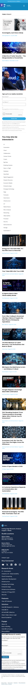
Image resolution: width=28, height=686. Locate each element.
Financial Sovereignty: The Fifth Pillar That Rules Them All (13, 513)
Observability (7, 215)
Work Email (5, 96)
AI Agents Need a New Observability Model (9, 294)
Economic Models (8, 183)
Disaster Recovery (8, 180)
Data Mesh (6, 174)
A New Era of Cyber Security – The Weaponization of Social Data (14, 57)
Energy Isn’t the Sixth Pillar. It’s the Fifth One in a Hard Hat (12, 249)
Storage (5, 227)
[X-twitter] (7, 564)
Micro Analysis (7, 210)
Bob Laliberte (5, 324)
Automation (6, 147)
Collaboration (7, 153)
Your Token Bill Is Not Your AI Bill (13, 271)
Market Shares (7, 207)
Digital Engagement (8, 177)
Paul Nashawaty (5, 298)
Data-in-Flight (7, 168)
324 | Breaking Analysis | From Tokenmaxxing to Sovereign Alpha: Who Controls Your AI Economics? (12, 415)
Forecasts (6, 195)
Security (6, 221)
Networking (6, 212)
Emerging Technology (9, 189)
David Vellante (5, 60)
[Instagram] (20, 564)
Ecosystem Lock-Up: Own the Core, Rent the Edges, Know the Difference (13, 442)
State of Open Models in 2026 (12, 466)
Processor (6, 218)
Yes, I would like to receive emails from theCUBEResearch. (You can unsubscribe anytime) (12, 109)
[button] (2, 5)
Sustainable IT (7, 230)
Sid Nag (4, 469)
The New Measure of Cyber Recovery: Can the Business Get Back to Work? (13, 344)
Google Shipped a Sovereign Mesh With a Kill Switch (12, 391)
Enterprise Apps (8, 186)
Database (6, 171)
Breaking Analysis (8, 165)
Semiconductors (8, 224)
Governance (7, 198)
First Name (5, 102)
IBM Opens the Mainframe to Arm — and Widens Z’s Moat (13, 368)
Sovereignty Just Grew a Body (12, 33)
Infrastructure (7, 201)
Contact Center (7, 156)
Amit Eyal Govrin (6, 35)
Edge (5, 192)
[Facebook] (15, 564)
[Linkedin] (11, 564)
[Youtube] (3, 564)
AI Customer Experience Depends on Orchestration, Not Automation (13, 489)
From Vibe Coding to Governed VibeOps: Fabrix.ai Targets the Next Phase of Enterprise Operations (13, 319)
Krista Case (4, 349)
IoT (4, 204)
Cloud (5, 150)
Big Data (6, 162)
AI (4, 144)
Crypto (5, 159)
